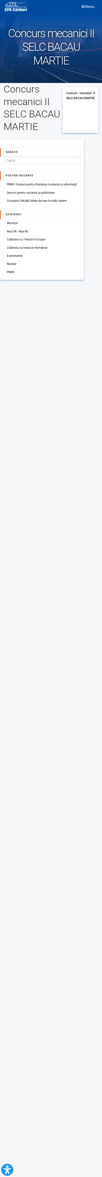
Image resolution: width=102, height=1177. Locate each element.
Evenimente (15, 255)
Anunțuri (12, 223)
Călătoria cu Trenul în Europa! (26, 239)
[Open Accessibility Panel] (7, 1170)
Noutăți (11, 264)
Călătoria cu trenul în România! (27, 247)
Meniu (89, 7)
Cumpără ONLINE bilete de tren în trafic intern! (37, 200)
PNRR (10, 272)
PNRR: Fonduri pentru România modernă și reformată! (42, 184)
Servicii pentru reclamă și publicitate (31, 192)
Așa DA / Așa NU (17, 231)
